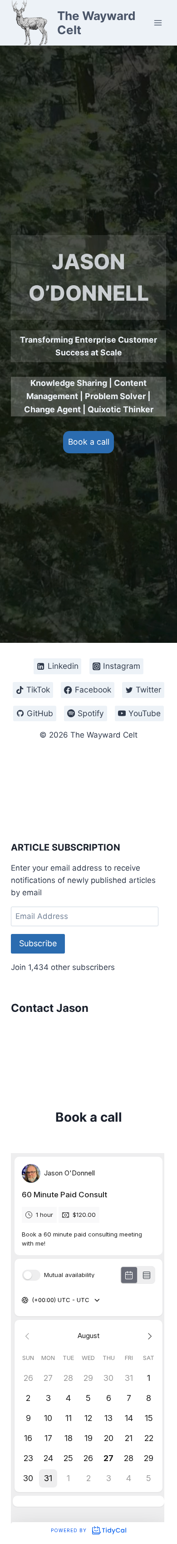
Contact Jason (49, 1008)
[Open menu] (157, 22)
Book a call (88, 441)
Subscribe (38, 943)
